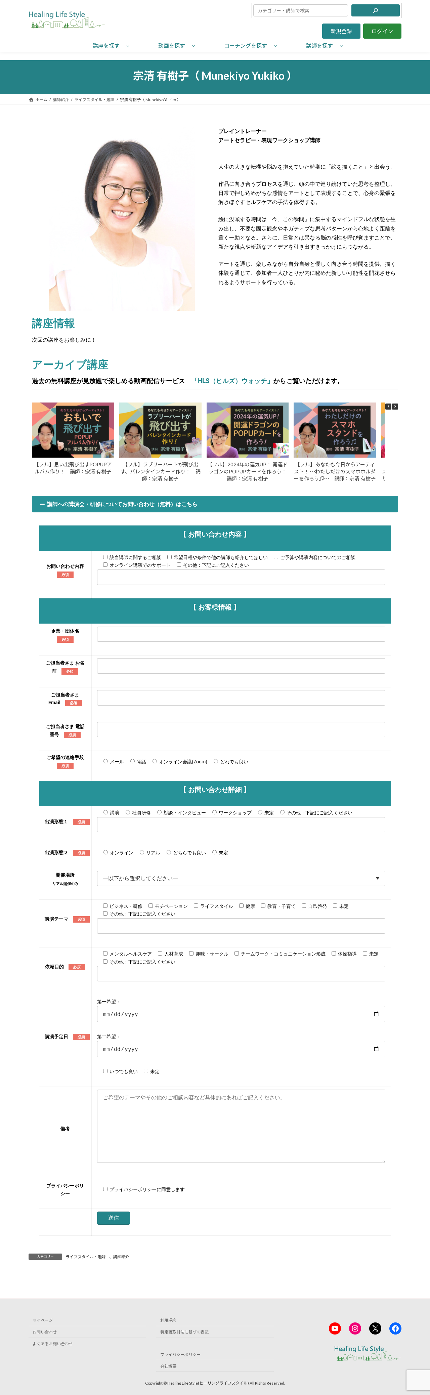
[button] (341, 31)
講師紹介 (121, 1256)
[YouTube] (335, 1328)
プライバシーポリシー (180, 1354)
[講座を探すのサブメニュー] (128, 45)
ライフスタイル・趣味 (86, 1256)
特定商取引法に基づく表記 (184, 1332)
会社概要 (168, 1366)
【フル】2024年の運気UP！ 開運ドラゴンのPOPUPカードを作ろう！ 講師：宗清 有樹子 (249, 471)
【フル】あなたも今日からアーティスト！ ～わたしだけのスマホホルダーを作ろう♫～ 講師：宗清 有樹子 (335, 471)
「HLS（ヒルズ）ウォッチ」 (232, 381)
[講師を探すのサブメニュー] (341, 45)
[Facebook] (395, 1328)
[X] (375, 1328)
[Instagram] (355, 1328)
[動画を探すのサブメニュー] (193, 45)
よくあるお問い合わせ (53, 1343)
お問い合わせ (45, 1332)
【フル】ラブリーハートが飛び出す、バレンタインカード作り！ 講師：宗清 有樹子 (160, 471)
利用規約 (168, 1320)
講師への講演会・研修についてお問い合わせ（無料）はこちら (122, 504)
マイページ (43, 1320)
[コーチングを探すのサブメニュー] (275, 45)
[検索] (375, 10)
